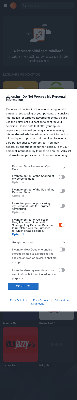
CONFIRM (23, 286)
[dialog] (38, 200)
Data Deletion (18, 300)
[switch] (62, 177)
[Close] (69, 97)
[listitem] (38, 167)
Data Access (41, 300)
